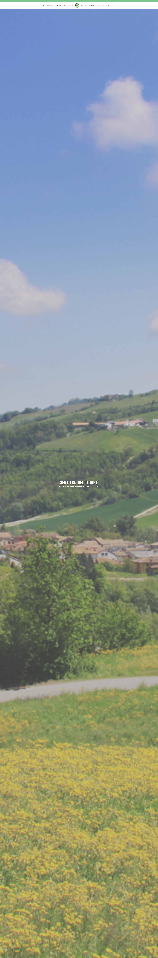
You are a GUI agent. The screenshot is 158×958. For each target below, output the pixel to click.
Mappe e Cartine (102, 5)
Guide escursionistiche (90, 5)
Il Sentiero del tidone (60, 5)
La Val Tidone (70, 5)
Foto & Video (110, 5)
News (82, 5)
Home (43, 5)
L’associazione (49, 5)
